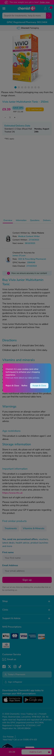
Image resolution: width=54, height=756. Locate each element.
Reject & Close (12, 385)
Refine (24, 385)
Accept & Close (39, 385)
